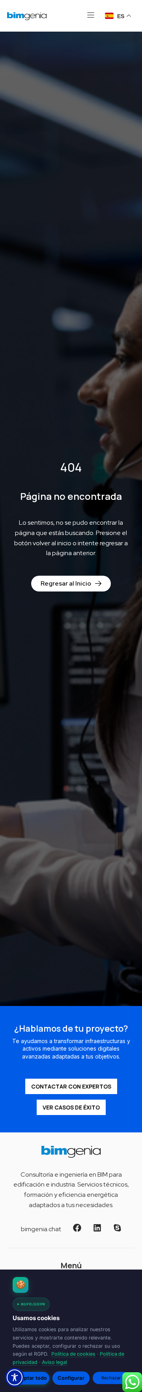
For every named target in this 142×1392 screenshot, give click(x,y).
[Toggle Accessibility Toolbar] (14, 1377)
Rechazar (111, 1378)
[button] (91, 16)
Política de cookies (73, 1354)
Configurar (71, 1378)
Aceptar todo (31, 1378)
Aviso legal (54, 1362)
